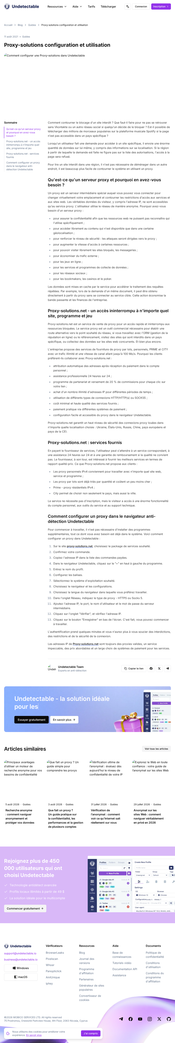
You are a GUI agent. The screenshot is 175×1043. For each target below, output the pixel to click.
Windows (23, 968)
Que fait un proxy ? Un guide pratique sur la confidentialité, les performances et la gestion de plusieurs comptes (65, 818)
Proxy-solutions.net (85, 644)
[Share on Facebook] (151, 668)
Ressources (55, 6)
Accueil (8, 24)
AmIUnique (53, 977)
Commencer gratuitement (23, 908)
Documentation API (124, 969)
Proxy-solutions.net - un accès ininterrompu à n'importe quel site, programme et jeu (23, 145)
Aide (75, 6)
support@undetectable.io (20, 953)
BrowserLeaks (55, 952)
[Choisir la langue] (128, 6)
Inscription (159, 6)
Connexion (141, 6)
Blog (20, 24)
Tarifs (91, 6)
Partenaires (86, 979)
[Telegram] (121, 1019)
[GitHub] (169, 1019)
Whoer (50, 965)
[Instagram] (150, 1019)
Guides (32, 24)
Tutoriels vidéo (121, 963)
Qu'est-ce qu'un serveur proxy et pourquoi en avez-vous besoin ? (23, 132)
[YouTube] (140, 1019)
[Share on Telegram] (167, 668)
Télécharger (108, 6)
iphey (49, 983)
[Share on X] (159, 668)
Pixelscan (52, 959)
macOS (22, 977)
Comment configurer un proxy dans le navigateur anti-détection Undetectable (23, 166)
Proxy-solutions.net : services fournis (22, 155)
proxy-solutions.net (79, 546)
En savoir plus (62, 719)
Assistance (119, 975)
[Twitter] (159, 1019)
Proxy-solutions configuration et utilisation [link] (64, 24)
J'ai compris (91, 1033)
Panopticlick (54, 971)
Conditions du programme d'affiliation (155, 977)
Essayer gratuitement (31, 719)
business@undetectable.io (21, 959)
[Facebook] (131, 1019)
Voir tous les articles (156, 748)
